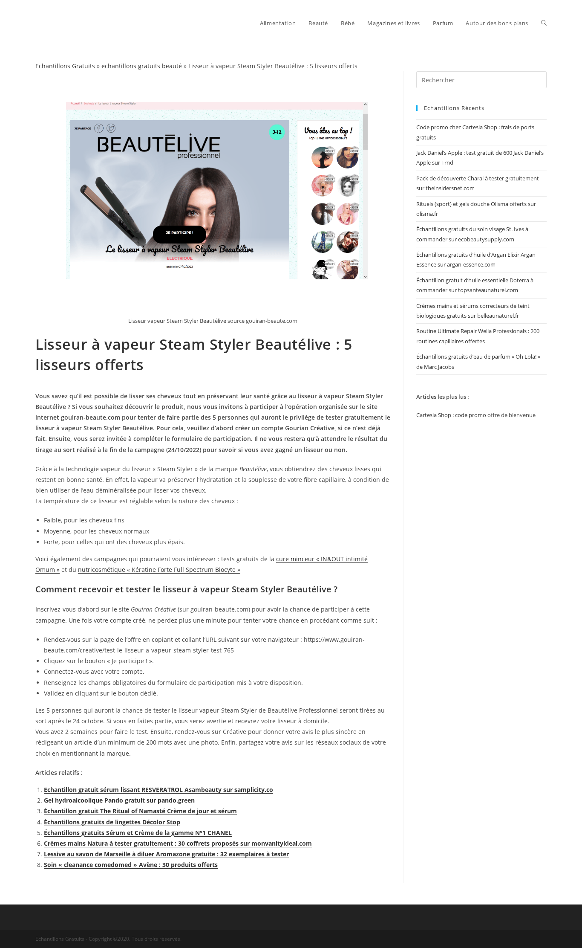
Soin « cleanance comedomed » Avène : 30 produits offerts (131, 865)
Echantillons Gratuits (65, 66)
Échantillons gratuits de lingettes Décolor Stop (112, 822)
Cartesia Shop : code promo (451, 415)
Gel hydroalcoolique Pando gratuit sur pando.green (119, 800)
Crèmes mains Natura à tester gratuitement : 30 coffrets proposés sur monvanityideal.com (178, 843)
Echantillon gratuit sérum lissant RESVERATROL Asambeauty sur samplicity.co (158, 790)
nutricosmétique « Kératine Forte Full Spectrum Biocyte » (159, 569)
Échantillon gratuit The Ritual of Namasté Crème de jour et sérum (140, 811)
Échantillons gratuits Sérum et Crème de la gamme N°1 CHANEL (138, 833)
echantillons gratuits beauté (141, 66)
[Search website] (544, 23)
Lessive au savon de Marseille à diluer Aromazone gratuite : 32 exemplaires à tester (166, 854)
